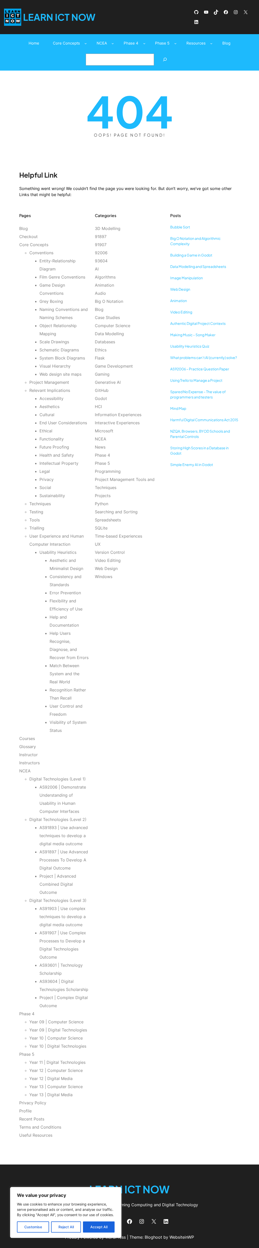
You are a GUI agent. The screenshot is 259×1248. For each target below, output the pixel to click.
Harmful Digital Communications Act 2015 (204, 419)
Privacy (46, 479)
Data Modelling (109, 333)
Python (101, 503)
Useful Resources (35, 1135)
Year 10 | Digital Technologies (57, 1046)
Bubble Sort (180, 227)
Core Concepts (33, 244)
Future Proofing (54, 447)
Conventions (41, 252)
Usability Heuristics (57, 552)
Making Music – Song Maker (192, 334)
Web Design (106, 568)
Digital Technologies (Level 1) (57, 778)
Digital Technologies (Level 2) (58, 819)
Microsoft (104, 430)
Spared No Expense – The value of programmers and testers (198, 394)
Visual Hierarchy (55, 366)
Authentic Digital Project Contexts (198, 323)
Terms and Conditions (40, 1127)
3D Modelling (107, 228)
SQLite (101, 528)
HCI (98, 406)
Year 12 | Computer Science (56, 1070)
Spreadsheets (108, 519)
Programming (108, 471)
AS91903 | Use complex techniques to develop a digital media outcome (62, 916)
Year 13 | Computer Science (56, 1086)
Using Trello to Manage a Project (196, 380)
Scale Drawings (54, 341)
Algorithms (105, 277)
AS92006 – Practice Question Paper (199, 369)
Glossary (27, 746)
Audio (100, 293)
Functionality (51, 438)
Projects (103, 495)
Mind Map (178, 408)
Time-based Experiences (118, 536)
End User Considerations (63, 422)
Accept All (98, 1227)
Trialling (36, 528)
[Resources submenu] (211, 43)
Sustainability (52, 495)
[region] (65, 1212)
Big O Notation (109, 301)
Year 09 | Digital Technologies (58, 1029)
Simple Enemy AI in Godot (191, 464)
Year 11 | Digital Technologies (57, 1062)
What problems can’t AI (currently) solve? (203, 357)
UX (97, 544)
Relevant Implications (49, 390)
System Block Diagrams (62, 358)
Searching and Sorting (116, 511)
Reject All (66, 1227)
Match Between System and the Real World (64, 673)
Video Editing (108, 560)
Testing (36, 511)
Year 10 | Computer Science (56, 1038)
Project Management (49, 382)
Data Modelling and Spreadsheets (198, 266)
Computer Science (112, 325)
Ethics (100, 349)
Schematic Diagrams (59, 349)
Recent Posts (31, 1119)
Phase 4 (26, 1013)
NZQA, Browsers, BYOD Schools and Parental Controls (200, 434)
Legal (44, 471)
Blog (23, 228)
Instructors (29, 762)
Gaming (102, 374)
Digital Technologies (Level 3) (58, 900)
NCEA (25, 770)
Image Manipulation (186, 278)
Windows (103, 576)
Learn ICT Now (59, 17)
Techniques (40, 503)
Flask (100, 358)
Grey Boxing (51, 301)
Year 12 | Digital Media (51, 1078)
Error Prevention (65, 592)
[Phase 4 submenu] (144, 43)
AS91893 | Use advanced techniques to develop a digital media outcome (63, 835)
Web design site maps (60, 374)
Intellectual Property (58, 463)
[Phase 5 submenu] (175, 43)
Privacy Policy (32, 1102)
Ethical (45, 430)
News (100, 447)
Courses (27, 738)
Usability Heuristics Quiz (189, 346)
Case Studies (107, 317)
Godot (101, 398)
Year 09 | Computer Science (56, 1021)
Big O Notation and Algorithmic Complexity (195, 241)
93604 (101, 260)
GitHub (102, 390)
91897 (100, 236)
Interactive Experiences (117, 422)
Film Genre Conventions (62, 277)
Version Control (110, 552)
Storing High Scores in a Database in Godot (199, 450)
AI (97, 268)
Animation (104, 285)
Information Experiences (118, 414)
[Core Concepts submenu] (85, 43)
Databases (105, 341)
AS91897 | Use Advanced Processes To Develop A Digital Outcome (63, 860)
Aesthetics (49, 406)
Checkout (28, 236)
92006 (101, 252)
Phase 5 (26, 1054)
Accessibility (51, 398)
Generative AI (108, 382)
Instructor (28, 754)
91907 (100, 244)
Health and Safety (56, 455)
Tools (34, 519)
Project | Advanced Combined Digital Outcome (57, 884)
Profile (25, 1110)
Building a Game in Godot (191, 255)
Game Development (114, 366)
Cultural (46, 414)
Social (45, 487)
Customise (33, 1227)
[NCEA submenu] (113, 43)
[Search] (165, 60)
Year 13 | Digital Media (51, 1094)
